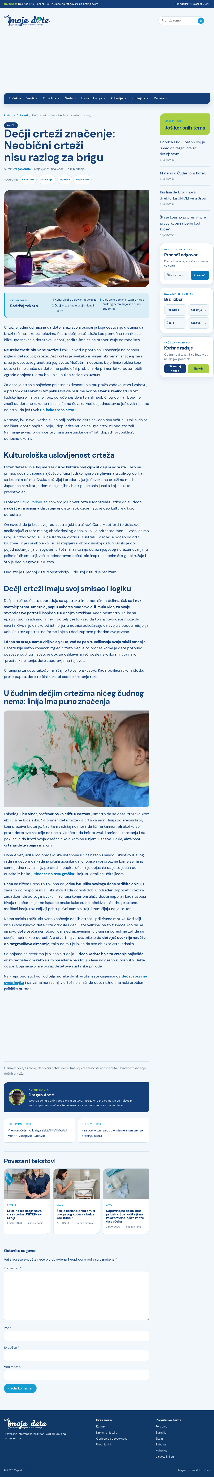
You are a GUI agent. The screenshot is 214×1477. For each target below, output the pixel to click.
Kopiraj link (82, 179)
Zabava (159, 98)
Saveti (23, 115)
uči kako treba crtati (57, 409)
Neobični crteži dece (53, 1068)
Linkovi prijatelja (106, 1432)
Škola (69, 98)
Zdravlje (117, 98)
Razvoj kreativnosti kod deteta (93, 1068)
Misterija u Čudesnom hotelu (183, 173)
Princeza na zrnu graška (53, 873)
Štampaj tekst (175, 368)
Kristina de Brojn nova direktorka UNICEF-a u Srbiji (24, 1214)
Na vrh (198, 368)
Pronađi (200, 275)
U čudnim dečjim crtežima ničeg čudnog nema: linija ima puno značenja (123, 304)
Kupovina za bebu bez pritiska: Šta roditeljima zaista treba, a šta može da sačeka (125, 1216)
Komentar (12, 1268)
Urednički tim (104, 1444)
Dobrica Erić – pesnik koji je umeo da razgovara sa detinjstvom (58, 4)
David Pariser (31, 502)
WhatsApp (47, 179)
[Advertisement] (107, 61)
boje (20, 1068)
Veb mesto (12, 1367)
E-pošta (65, 179)
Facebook (28, 179)
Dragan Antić (22, 169)
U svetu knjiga (91, 98)
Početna (15, 98)
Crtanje (30, 1068)
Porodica (49, 98)
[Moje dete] (27, 20)
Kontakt (101, 1426)
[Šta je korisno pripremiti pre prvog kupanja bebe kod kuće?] (76, 1184)
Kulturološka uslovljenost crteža (76, 299)
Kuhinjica (138, 98)
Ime (8, 1328)
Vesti (30, 98)
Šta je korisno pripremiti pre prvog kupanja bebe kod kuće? (75, 1214)
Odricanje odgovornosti (111, 1438)
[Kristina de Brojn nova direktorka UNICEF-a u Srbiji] (27, 1184)
